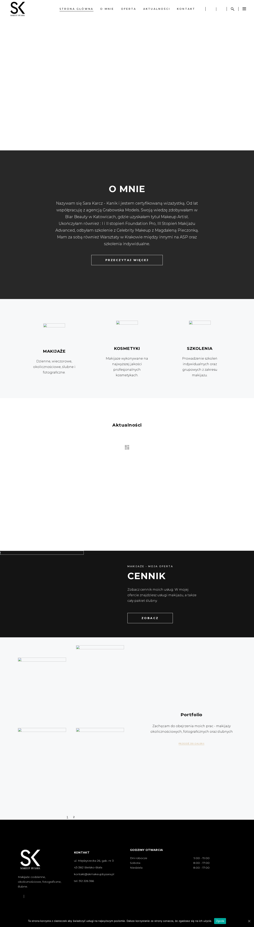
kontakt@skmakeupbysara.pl (94, 874)
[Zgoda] (249, 921)
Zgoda (220, 920)
